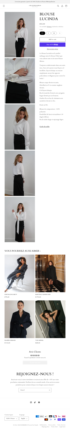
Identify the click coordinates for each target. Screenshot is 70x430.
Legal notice (62, 426)
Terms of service (61, 425)
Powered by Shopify (33, 425)
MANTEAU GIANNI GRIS (42, 294)
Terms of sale (54, 426)
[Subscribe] (49, 390)
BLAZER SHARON (10, 340)
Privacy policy (52, 425)
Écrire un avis (35, 363)
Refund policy (43, 425)
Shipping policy (45, 426)
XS (42, 33)
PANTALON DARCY (11, 294)
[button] (4, 6)
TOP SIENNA (39, 340)
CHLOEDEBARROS (23, 425)
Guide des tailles (44, 127)
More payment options (52, 49)
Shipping (49, 26)
